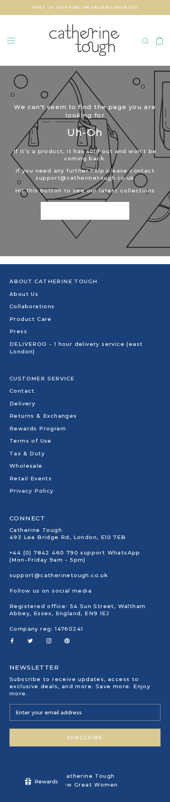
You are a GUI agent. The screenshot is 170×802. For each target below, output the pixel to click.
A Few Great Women (85, 784)
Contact (22, 391)
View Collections (84, 211)
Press (18, 331)
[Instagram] (48, 640)
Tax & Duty (27, 453)
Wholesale (26, 465)
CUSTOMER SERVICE (41, 378)
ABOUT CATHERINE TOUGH (53, 281)
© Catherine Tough (85, 776)
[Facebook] (12, 640)
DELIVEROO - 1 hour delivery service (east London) (76, 348)
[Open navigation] (11, 41)
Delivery (22, 403)
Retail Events (30, 478)
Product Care (30, 319)
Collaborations (32, 306)
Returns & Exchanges (43, 416)
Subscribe (85, 738)
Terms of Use (30, 440)
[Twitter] (30, 640)
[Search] (145, 40)
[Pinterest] (67, 640)
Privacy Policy (31, 490)
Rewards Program (37, 428)
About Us (23, 294)
